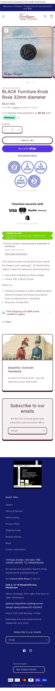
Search (9, 504)
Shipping (16, 107)
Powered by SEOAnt (27, 190)
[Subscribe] (43, 430)
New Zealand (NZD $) (26, 669)
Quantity (6, 124)
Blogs (8, 543)
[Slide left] (21, 83)
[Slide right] (34, 83)
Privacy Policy (13, 524)
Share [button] (8, 322)
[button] (3, 16)
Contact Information (16, 549)
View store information (16, 254)
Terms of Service (14, 511)
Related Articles (13, 536)
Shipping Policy (13, 530)
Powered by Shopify (36, 685)
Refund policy (12, 517)
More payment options (27, 155)
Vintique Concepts (24, 685)
